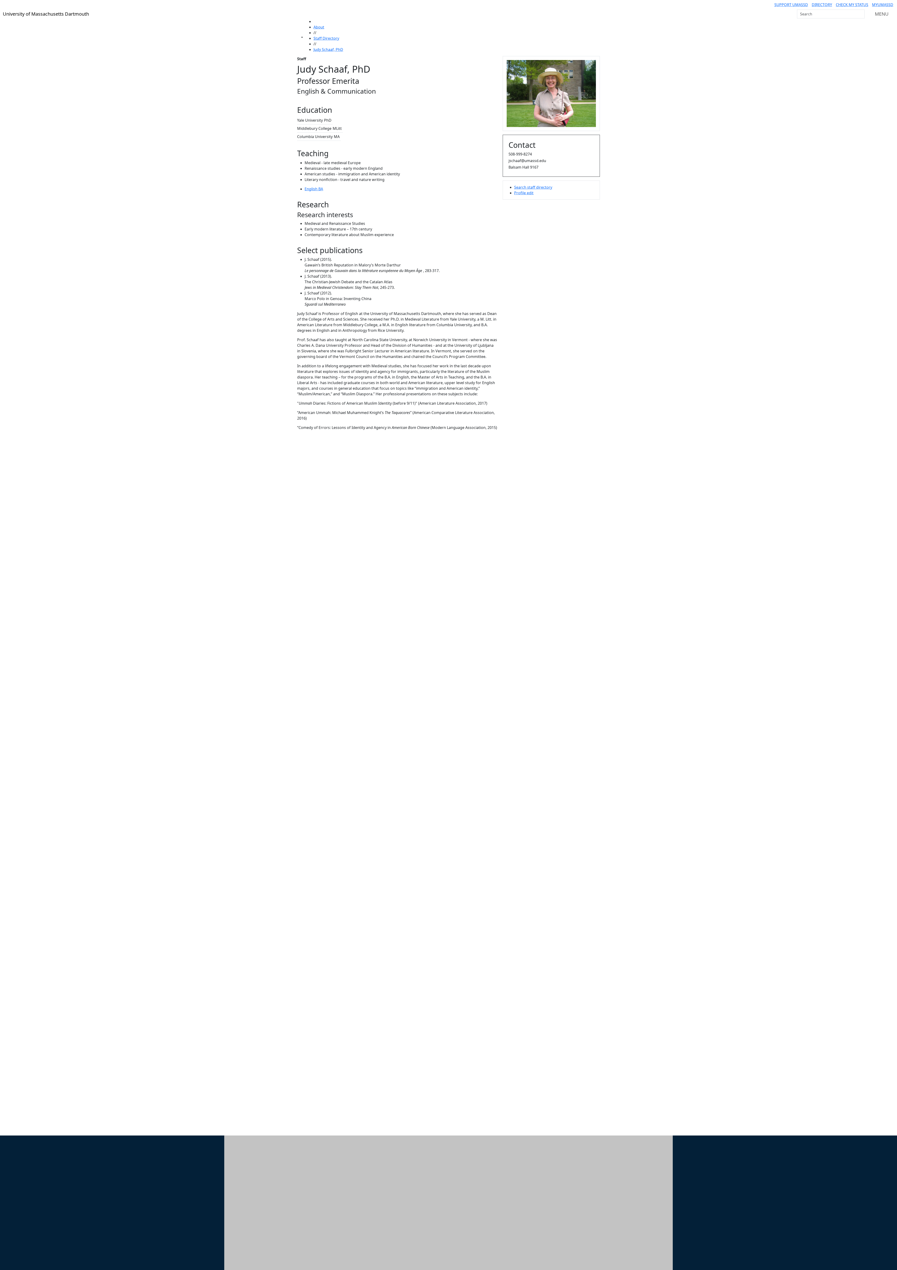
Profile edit (524, 192)
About (318, 27)
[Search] (860, 14)
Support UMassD (791, 4)
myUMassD (882, 4)
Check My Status (852, 4)
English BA (314, 188)
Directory (822, 4)
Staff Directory (326, 38)
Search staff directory (533, 187)
